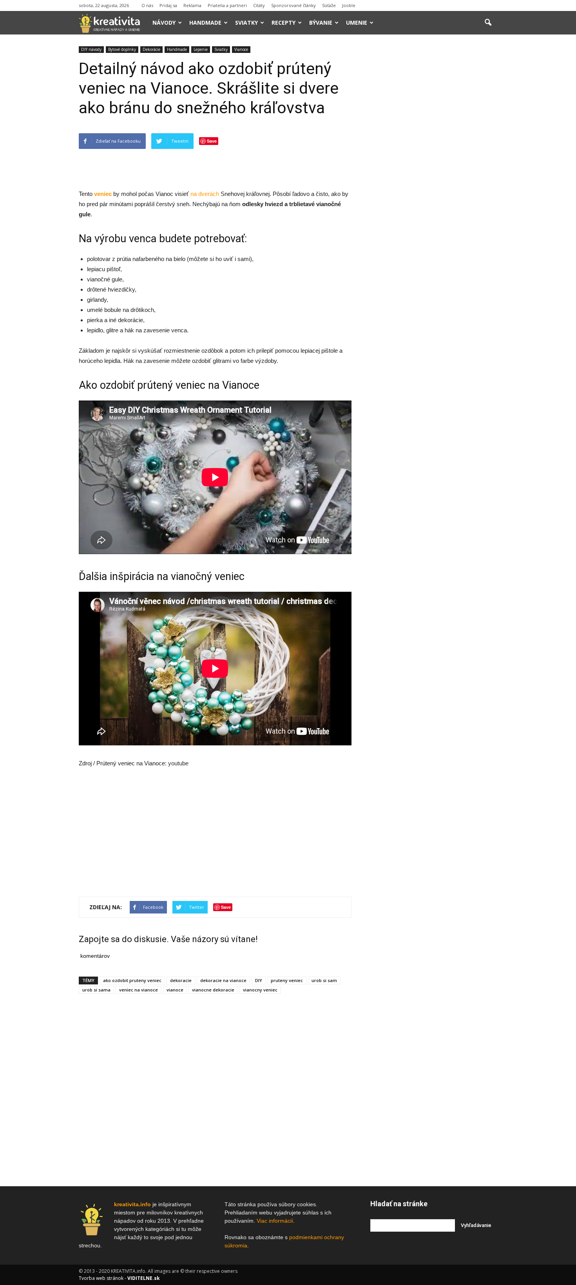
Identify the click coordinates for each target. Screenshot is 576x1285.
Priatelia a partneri (227, 5)
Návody (164, 22)
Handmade (205, 22)
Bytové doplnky (122, 49)
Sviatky (246, 22)
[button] (487, 22)
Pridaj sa (168, 5)
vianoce (175, 990)
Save (212, 141)
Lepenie (201, 49)
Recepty (283, 22)
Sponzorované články (293, 5)
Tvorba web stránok (101, 1278)
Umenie (356, 22)
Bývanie (320, 22)
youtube (178, 763)
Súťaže (329, 5)
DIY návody (91, 49)
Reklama (192, 5)
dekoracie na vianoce (223, 980)
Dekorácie (151, 49)
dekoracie (181, 980)
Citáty (259, 5)
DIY (258, 980)
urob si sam (324, 980)
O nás (147, 5)
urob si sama (96, 990)
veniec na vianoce (138, 990)
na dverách (204, 193)
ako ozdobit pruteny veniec (132, 980)
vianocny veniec (260, 990)
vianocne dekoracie (213, 990)
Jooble (348, 5)
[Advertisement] (215, 169)
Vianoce (241, 49)
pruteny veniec (287, 980)
